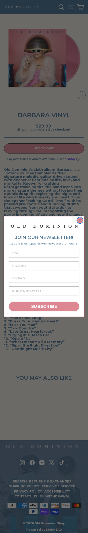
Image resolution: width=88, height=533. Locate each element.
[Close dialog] (80, 220)
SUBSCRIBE (44, 306)
